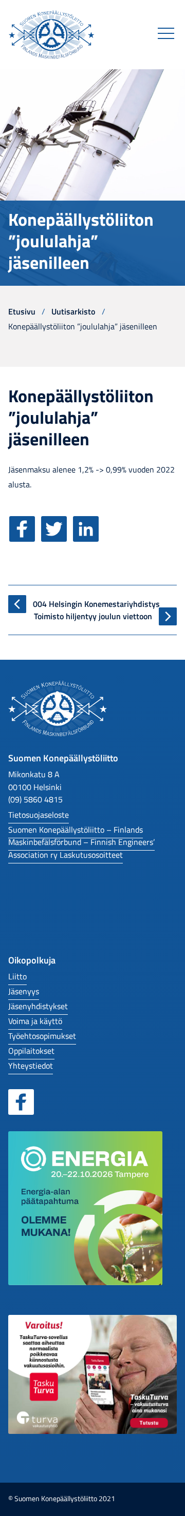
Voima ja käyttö (35, 1020)
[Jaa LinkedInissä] (88, 536)
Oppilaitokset (31, 1050)
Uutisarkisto (73, 311)
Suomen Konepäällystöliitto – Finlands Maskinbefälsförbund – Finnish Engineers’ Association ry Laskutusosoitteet (81, 842)
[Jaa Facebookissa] (24, 536)
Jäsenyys (23, 991)
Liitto (17, 976)
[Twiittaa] (56, 536)
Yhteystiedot (30, 1065)
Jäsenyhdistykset (38, 1005)
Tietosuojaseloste (38, 814)
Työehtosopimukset (42, 1035)
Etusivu (21, 311)
